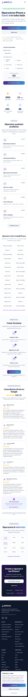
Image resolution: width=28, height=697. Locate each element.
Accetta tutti (14, 685)
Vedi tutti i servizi (14, 225)
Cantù (5, 538)
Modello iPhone (7, 50)
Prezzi (3, 655)
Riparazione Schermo (6, 624)
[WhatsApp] (6, 618)
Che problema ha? (7, 57)
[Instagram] (3, 618)
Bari (22, 551)
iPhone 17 (17, 629)
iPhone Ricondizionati (6, 636)
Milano (14, 542)
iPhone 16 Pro (18, 634)
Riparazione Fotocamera (7, 629)
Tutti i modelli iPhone (19, 646)
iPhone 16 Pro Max (19, 631)
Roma (22, 542)
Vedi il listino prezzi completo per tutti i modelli (14, 310)
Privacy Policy (21, 681)
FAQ (2, 659)
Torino (13, 547)
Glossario (4, 662)
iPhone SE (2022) (19, 643)
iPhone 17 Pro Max (19, 624)
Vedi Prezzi (14, 32)
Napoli (5, 547)
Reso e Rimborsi (5, 667)
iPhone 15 (17, 641)
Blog (3, 657)
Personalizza (14, 693)
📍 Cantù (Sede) (19, 652)
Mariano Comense (5, 543)
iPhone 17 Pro (18, 627)
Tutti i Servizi (4, 639)
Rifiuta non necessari (14, 689)
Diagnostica (4, 634)
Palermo (14, 551)
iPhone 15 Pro (18, 639)
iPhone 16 (17, 636)
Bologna (22, 547)
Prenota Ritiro (5, 669)
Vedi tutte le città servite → (14, 556)
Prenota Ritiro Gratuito (14, 28)
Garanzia (4, 664)
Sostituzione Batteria (6, 627)
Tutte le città (18, 669)
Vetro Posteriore (5, 631)
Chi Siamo (4, 652)
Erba (22, 537)
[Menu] (25, 2)
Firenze (5, 551)
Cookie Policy (12, 681)
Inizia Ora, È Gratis (14, 372)
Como (14, 537)
